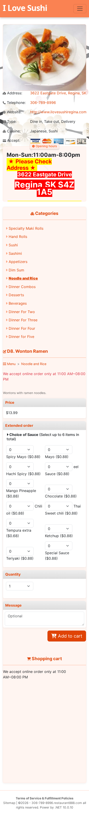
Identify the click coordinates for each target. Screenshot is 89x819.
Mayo (56, 456)
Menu (11, 364)
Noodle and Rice (23, 278)
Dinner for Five (21, 336)
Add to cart (69, 636)
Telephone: (16, 102)
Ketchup (59, 535)
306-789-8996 (43, 102)
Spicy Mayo (23, 456)
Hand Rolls (18, 236)
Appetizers (18, 261)
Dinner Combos (22, 286)
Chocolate (61, 496)
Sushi (13, 245)
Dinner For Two (22, 311)
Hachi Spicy (23, 473)
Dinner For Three (23, 320)
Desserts (16, 295)
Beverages (18, 303)
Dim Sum (16, 270)
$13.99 (12, 412)
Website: (13, 112)
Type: (11, 121)
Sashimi (15, 253)
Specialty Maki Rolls (26, 228)
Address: (14, 93)
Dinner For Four (22, 328)
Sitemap (9, 803)
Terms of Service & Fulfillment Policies (44, 798)
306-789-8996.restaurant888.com (56, 803)
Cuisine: (13, 131)
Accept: (13, 140)
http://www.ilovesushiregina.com (58, 112)
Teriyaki (20, 558)
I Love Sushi (25, 7)
